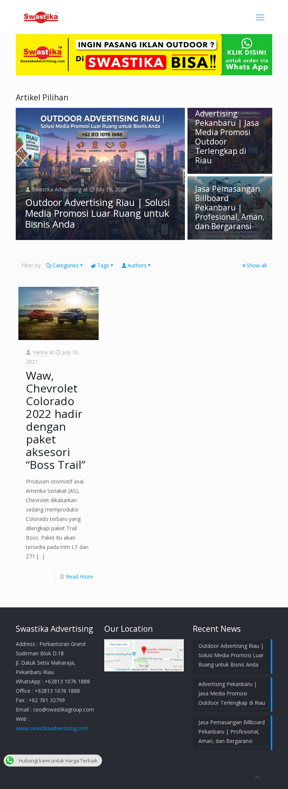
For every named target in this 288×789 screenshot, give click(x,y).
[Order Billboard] (144, 73)
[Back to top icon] (257, 777)
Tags (103, 265)
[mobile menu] (260, 16)
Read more (79, 576)
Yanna (40, 352)
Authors (137, 265)
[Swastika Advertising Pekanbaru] (40, 17)
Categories (65, 265)
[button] (144, 655)
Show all (256, 265)
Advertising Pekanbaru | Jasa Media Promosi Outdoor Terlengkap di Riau (227, 137)
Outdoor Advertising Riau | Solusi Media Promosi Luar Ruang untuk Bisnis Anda (97, 213)
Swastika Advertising (56, 189)
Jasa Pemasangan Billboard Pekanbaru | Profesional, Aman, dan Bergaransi (229, 207)
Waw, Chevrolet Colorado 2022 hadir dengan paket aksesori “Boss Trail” (55, 420)
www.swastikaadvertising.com (52, 728)
